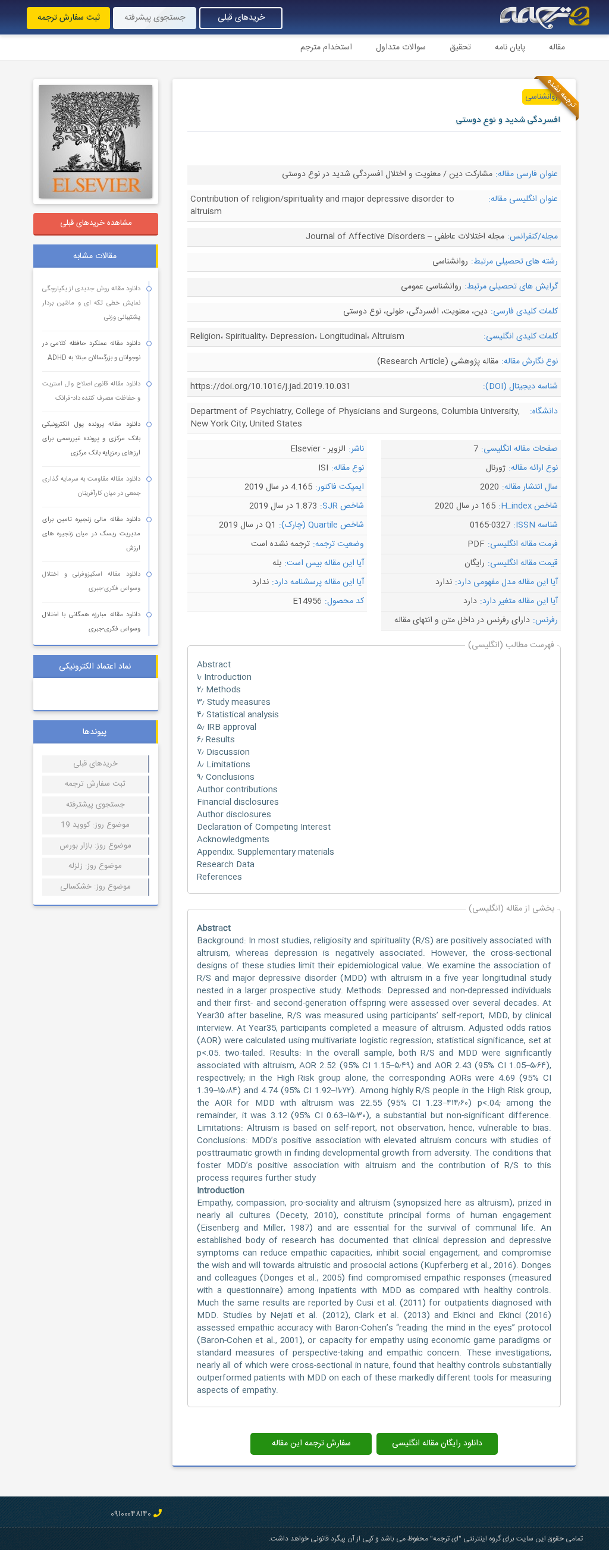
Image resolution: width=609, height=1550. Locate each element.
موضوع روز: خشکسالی (95, 886)
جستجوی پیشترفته (95, 804)
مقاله (557, 47)
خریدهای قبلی (241, 18)
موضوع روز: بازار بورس (95, 845)
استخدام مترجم (326, 47)
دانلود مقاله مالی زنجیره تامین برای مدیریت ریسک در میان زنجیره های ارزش (91, 534)
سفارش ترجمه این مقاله (311, 1443)
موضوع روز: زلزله (95, 866)
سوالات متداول (401, 47)
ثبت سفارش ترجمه (68, 18)
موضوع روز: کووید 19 (95, 825)
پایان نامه (510, 47)
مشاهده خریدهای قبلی (96, 223)
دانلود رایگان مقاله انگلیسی (437, 1443)
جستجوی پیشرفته (154, 18)
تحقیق (460, 47)
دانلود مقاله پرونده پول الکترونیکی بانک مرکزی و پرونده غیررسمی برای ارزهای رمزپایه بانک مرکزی (91, 439)
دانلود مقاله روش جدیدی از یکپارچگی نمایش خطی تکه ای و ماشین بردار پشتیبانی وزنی (91, 303)
